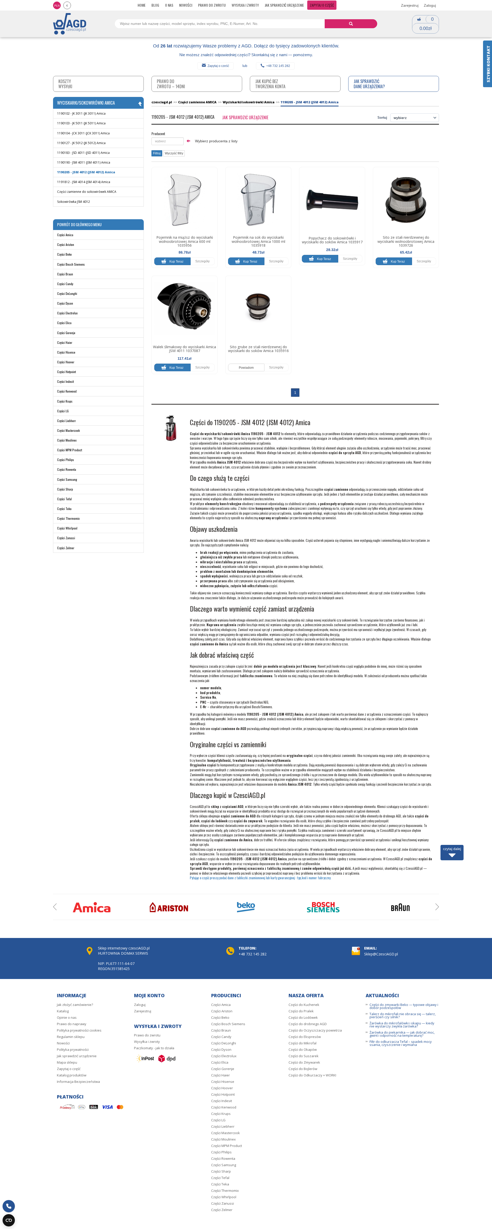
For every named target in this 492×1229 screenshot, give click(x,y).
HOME (142, 5)
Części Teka (64, 508)
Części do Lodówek (303, 1017)
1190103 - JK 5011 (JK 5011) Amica (81, 123)
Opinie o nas (67, 1017)
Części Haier (64, 342)
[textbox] (167, 141)
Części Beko (64, 254)
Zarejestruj (409, 5)
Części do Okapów (303, 1049)
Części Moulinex (67, 440)
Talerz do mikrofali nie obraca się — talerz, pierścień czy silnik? (403, 1015)
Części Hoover (65, 362)
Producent (158, 133)
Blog (155, 5)
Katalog (63, 1011)
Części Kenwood (67, 391)
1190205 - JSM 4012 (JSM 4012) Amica (86, 172)
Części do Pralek (301, 1011)
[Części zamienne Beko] (246, 907)
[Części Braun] (400, 907)
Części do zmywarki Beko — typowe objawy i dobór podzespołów (404, 1006)
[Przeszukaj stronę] (351, 23)
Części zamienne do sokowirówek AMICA (86, 191)
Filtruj (157, 153)
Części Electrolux (67, 313)
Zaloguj (430, 5)
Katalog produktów (71, 1075)
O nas (169, 5)
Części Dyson (65, 303)
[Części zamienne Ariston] (169, 907)
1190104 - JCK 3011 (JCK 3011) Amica (83, 133)
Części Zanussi (66, 538)
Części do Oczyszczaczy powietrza (315, 1030)
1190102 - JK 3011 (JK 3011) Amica (81, 113)
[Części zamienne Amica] (92, 907)
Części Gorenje (66, 333)
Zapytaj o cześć (218, 66)
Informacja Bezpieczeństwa (78, 1081)
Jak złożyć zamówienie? (75, 1004)
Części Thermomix (68, 518)
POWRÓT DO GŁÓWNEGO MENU (79, 224)
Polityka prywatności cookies (79, 1030)
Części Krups (65, 401)
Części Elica (64, 323)
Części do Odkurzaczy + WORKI (312, 1075)
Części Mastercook (68, 430)
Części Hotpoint (66, 371)
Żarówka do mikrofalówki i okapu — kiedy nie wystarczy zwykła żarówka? (402, 1025)
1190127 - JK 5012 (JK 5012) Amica (81, 143)
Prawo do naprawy (71, 1024)
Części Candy (65, 284)
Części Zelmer (65, 548)
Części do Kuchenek (304, 1004)
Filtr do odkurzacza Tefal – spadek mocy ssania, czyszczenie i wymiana (401, 1043)
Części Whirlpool (67, 528)
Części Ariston (65, 244)
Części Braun (65, 274)
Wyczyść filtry (174, 153)
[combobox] (167, 141)
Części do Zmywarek (304, 1062)
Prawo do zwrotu (212, 5)
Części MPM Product (69, 450)
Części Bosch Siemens (71, 264)
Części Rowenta (66, 469)
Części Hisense (66, 352)
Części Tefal (64, 499)
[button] (9, 1206)
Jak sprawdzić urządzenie (284, 5)
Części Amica (65, 235)
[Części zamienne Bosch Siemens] (323, 907)
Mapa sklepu (67, 1062)
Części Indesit (65, 381)
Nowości (185, 5)
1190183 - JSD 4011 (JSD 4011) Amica (83, 153)
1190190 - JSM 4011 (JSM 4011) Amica (83, 162)
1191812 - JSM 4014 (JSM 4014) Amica (83, 182)
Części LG (63, 411)
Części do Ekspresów (305, 1036)
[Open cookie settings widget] (9, 1220)
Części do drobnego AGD (308, 1024)
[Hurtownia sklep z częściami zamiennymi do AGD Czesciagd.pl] (69, 23)
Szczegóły (202, 261)
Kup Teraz (176, 261)
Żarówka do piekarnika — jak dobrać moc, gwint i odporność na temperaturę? (402, 1034)
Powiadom (246, 367)
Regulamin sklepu (71, 1036)
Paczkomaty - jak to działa (154, 1048)
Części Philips (65, 459)
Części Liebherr (66, 420)
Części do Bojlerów (303, 1068)
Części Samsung (67, 479)
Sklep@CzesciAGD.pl (381, 954)
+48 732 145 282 (278, 66)
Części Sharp (65, 489)
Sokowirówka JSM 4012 (73, 201)
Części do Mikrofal (302, 1043)
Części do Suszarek (304, 1056)
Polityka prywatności (73, 1049)
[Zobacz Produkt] (184, 200)
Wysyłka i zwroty (245, 5)
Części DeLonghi (67, 293)
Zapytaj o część (322, 5)
